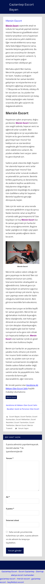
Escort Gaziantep (26, 571)
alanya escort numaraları (22, 575)
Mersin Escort (12, 25)
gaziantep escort (7, 578)
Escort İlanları (26, 416)
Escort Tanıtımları (21, 422)
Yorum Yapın (23, 428)
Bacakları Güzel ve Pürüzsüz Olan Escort (23, 409)
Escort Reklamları (23, 419)
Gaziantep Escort (9, 571)
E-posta (10, 508)
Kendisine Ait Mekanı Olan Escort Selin (21, 405)
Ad (8, 497)
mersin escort (23, 578)
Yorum (9, 458)
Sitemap (40, 571)
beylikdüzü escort (15, 582)
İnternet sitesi (12, 520)
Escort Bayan (14, 416)
